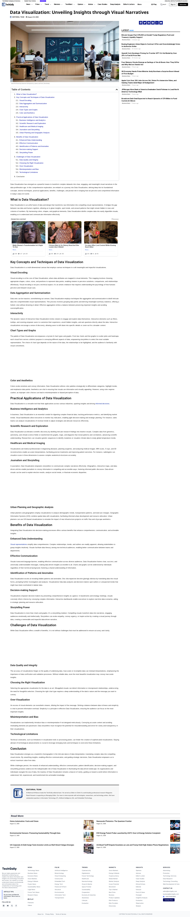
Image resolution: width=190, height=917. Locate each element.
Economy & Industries (89, 895)
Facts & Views (140, 892)
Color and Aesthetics (27, 113)
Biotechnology (59, 873)
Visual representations (18, 544)
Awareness (85, 898)
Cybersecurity (86, 870)
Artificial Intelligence (61, 870)
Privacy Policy (49, 914)
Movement (112, 887)
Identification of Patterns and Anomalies (34, 146)
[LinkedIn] (3, 905)
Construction (59, 878)
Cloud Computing (60, 876)
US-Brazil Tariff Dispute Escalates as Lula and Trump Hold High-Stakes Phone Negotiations (132, 845)
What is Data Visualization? (26, 94)
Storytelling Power (26, 152)
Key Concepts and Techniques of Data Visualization (35, 97)
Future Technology (88, 876)
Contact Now (169, 900)
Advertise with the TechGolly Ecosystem (176, 0)
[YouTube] (7, 905)
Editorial (138, 887)
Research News (33, 895)
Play (155, 4)
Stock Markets (32, 878)
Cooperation (86, 892)
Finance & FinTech (60, 887)
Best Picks (112, 892)
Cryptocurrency (114, 876)
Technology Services (169, 876)
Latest (128, 30)
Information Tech (60, 895)
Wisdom (138, 906)
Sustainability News (34, 887)
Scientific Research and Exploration (32, 123)
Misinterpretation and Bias (29, 169)
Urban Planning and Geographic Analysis (34, 133)
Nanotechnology (87, 881)
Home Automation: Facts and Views (24, 821)
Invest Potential (114, 884)
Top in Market (113, 889)
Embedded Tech (60, 881)
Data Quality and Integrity (28, 160)
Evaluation (85, 903)
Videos (30, 905)
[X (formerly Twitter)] (11, 905)
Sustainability (86, 889)
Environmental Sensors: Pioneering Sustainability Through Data (35, 833)
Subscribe (183, 4)
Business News (32, 873)
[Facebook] (16, 905)
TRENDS (85, 867)
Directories (112, 906)
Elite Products (113, 900)
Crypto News (32, 884)
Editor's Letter (140, 876)
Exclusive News (33, 876)
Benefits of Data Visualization (27, 137)
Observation (140, 903)
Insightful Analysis (141, 898)
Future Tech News (33, 892)
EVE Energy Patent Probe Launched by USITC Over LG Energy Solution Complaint (128, 833)
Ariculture (58, 889)
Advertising (166, 870)
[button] (117, 89)
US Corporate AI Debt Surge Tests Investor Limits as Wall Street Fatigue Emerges (42, 845)
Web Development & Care (171, 884)
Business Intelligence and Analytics (32, 120)
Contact (43, 0)
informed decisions (102, 404)
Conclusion (20, 176)
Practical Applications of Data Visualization (32, 117)
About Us (40, 914)
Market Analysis (114, 881)
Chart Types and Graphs (28, 110)
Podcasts (31, 902)
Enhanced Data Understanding (30, 140)
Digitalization (86, 873)
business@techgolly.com (171, 894)
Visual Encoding (25, 100)
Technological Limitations (28, 172)
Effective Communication (28, 143)
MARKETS (112, 867)
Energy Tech (59, 884)
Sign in (173, 4)
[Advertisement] (64, 363)
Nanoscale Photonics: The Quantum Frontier (114, 821)
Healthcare (85, 878)
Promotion (166, 873)
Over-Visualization (26, 166)
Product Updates (114, 898)
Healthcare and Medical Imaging (31, 126)
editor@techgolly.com (170, 891)
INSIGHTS (139, 867)
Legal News (31, 889)
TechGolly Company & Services (11, 0)
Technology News (33, 870)
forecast (138, 889)
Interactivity (23, 107)
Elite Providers (113, 903)
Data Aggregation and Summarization (33, 103)
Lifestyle (84, 900)
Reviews (111, 895)
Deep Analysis (140, 881)
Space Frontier (86, 887)
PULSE (57, 867)
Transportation (59, 898)
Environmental (59, 892)
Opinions (138, 870)
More (140, 4)
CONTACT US (167, 888)
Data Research (167, 878)
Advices (138, 873)
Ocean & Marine (87, 884)
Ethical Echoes (140, 884)
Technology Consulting (170, 881)
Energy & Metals (33, 881)
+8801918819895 (170, 896)
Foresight (139, 895)
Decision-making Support (28, 149)
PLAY (32, 899)
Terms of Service (61, 914)
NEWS (30, 867)
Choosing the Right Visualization (31, 163)
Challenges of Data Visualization (28, 157)
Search (164, 4)
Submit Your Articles (30, 0)
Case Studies (140, 878)
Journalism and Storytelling (29, 130)
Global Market (113, 878)
